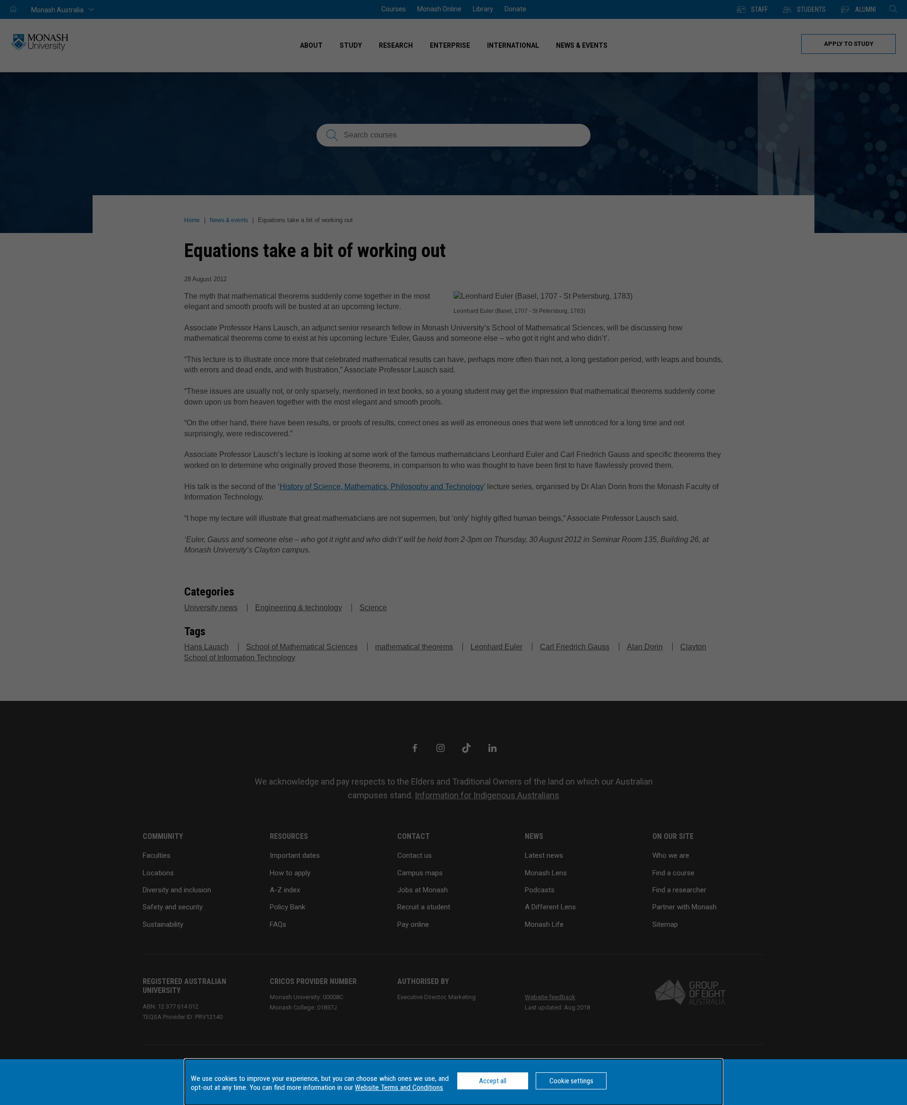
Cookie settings (571, 1081)
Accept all (492, 1081)
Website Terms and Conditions (399, 1087)
